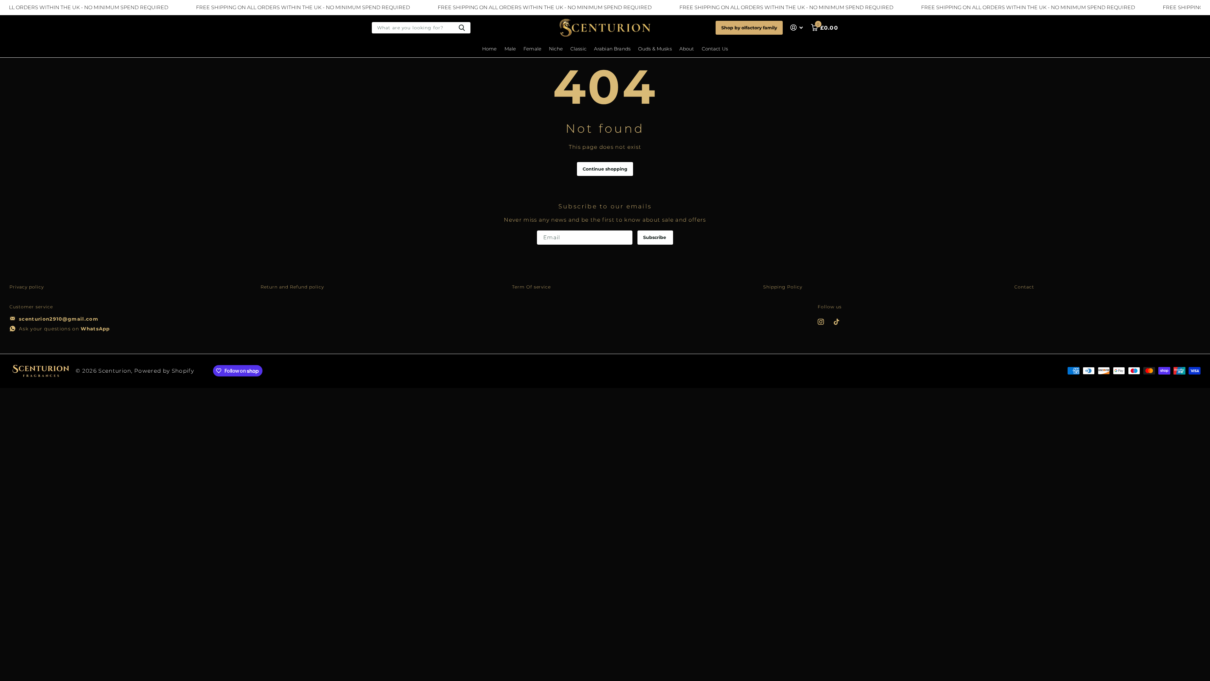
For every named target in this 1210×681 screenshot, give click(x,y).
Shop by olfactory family (749, 28)
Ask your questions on (64, 329)
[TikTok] (836, 322)
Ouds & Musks (655, 49)
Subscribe (655, 237)
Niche (556, 49)
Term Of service (531, 287)
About (686, 49)
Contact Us (715, 49)
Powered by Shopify (164, 370)
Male (510, 49)
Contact (1024, 287)
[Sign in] (796, 27)
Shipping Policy (782, 287)
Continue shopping (605, 169)
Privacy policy (26, 287)
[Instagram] (821, 322)
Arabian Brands (612, 49)
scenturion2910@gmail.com (58, 319)
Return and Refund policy (292, 287)
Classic (578, 49)
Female (532, 49)
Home (489, 49)
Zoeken (461, 28)
